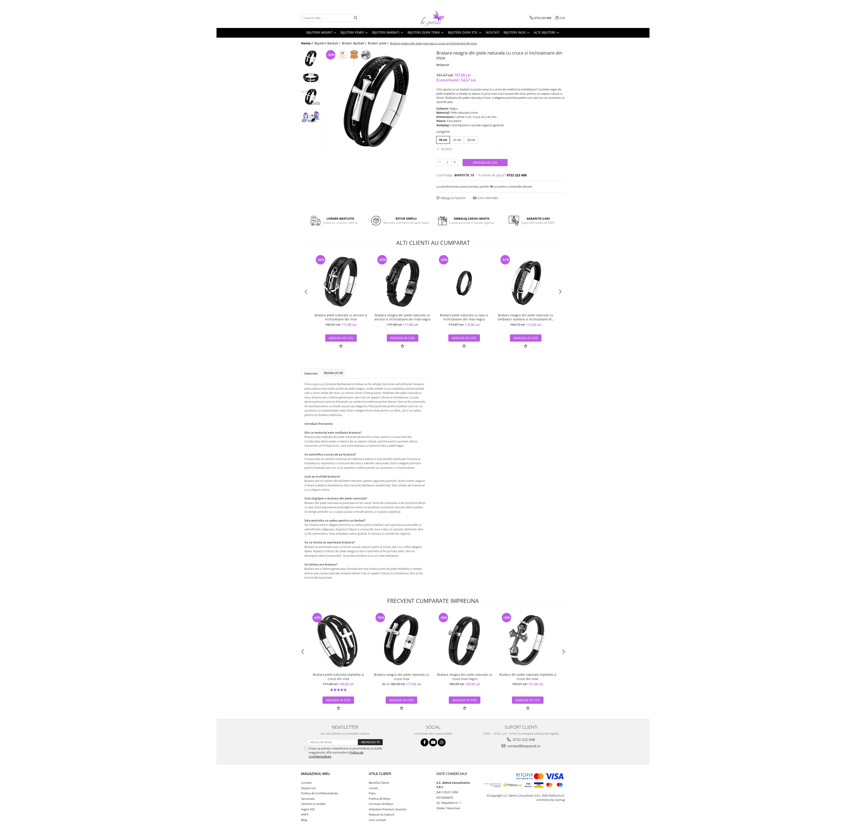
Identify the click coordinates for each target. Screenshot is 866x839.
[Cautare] (356, 18)
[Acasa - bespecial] (433, 18)
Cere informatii (487, 198)
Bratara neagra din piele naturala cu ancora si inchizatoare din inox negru (402, 317)
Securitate (308, 799)
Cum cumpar (377, 820)
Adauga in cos (485, 162)
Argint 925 (308, 809)
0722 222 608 (523, 739)
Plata (372, 793)
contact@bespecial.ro (523, 746)
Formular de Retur (381, 804)
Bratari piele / (378, 43)
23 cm (471, 140)
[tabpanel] (376, 102)
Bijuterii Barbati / (327, 43)
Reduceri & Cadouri (381, 814)
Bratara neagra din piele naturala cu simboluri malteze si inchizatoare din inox (525, 317)
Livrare (373, 788)
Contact (306, 783)
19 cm (443, 140)
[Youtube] (433, 742)
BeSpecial (442, 65)
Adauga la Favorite (453, 198)
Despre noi (308, 788)
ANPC (305, 814)
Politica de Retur (380, 799)
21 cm (457, 140)
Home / (307, 43)
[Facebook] (424, 742)
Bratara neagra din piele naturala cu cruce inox (401, 677)
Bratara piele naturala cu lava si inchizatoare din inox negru (464, 317)
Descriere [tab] (311, 373)
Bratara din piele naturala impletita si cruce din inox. (527, 677)
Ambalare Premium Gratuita (387, 809)
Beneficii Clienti (379, 783)
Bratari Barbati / (354, 43)
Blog (304, 820)
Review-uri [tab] (333, 373)
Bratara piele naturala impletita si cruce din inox (338, 677)
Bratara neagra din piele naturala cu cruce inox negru (464, 677)
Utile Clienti (380, 773)
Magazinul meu (315, 773)
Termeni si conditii (313, 804)
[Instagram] (442, 742)
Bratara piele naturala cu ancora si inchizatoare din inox (341, 317)
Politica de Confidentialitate (319, 793)
